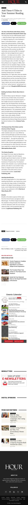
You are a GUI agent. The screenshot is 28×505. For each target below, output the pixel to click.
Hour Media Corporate (14, 500)
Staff (24, 499)
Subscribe (13, 497)
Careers (7, 497)
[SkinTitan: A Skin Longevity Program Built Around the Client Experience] (5, 440)
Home (2, 5)
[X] (18, 491)
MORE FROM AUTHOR (7, 258)
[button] (2, 2)
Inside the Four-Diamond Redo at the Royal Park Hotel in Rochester (18, 278)
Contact (18, 497)
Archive (3, 497)
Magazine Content (10, 231)
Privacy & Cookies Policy (17, 499)
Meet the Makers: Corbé (7, 248)
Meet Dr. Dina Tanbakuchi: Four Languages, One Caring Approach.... (17, 417)
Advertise (23, 497)
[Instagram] (10, 491)
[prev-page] (2, 284)
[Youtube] (22, 491)
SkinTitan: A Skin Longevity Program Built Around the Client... (18, 442)
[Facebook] (5, 491)
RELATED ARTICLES (6, 255)
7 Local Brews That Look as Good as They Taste (20, 249)
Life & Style (8, 5)
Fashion (18, 231)
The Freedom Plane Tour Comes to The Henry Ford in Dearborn (18, 271)
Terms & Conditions (6, 499)
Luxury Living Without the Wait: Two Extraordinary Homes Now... (17, 430)
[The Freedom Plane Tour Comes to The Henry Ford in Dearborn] (5, 271)
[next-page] (5, 284)
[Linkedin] (14, 491)
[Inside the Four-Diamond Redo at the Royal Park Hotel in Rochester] (5, 278)
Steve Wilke (5, 20)
